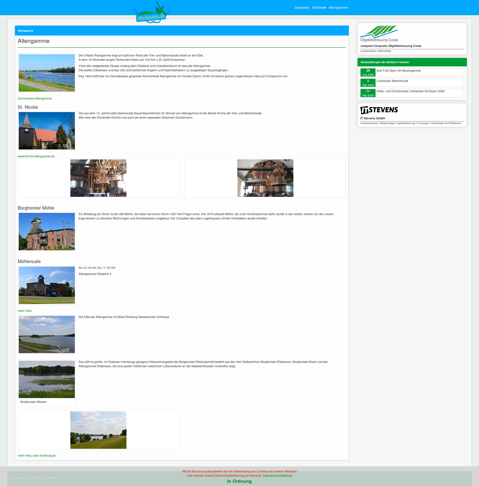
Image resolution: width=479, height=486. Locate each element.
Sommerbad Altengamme (35, 98)
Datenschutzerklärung (277, 475)
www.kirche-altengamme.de (36, 156)
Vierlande (319, 7)
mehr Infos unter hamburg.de (37, 455)
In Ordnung (239, 481)
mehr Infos (25, 310)
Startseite (302, 7)
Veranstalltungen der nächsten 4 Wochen (384, 62)
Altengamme (338, 7)
